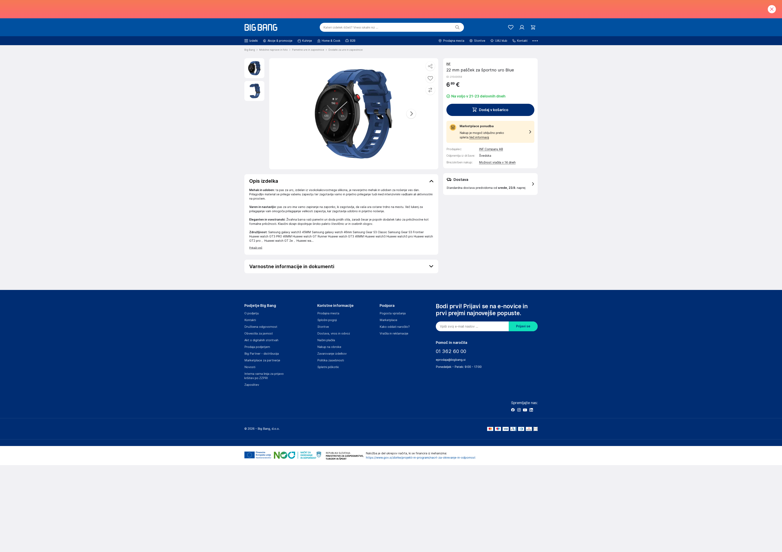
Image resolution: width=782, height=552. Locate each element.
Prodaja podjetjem (257, 347)
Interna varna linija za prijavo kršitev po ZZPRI (264, 376)
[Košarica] (533, 27)
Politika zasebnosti (330, 360)
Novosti (249, 367)
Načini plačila (326, 340)
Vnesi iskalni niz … (350, 27)
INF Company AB (491, 149)
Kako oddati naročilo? (395, 327)
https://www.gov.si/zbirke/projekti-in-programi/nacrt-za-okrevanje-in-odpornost (421, 457)
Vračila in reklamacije (394, 333)
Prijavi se (523, 326)
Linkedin (531, 410)
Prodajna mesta (328, 313)
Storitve (323, 327)
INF (448, 64)
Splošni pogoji (327, 320)
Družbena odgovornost (260, 327)
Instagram (519, 410)
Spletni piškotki (328, 367)
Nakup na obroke (329, 347)
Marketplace (388, 320)
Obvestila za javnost (258, 333)
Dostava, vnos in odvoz (333, 333)
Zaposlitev (251, 385)
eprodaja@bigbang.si (451, 360)
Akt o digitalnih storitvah (261, 340)
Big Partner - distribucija (261, 353)
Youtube (525, 410)
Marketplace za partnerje (262, 360)
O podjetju (251, 313)
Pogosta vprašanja (393, 313)
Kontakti (250, 320)
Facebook (513, 410)
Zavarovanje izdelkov (332, 353)
